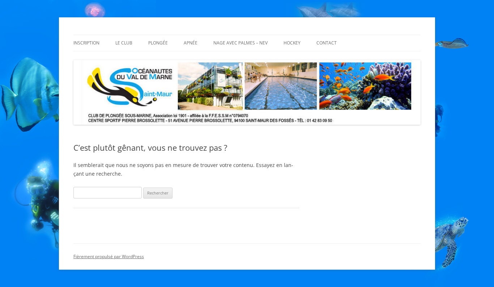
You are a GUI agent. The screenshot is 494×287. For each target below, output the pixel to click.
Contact (326, 43)
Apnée (190, 43)
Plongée (158, 43)
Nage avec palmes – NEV (240, 43)
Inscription (86, 43)
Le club (123, 43)
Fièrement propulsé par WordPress (108, 256)
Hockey (292, 43)
